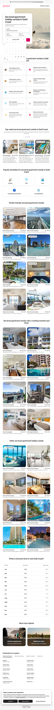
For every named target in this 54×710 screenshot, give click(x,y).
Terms (28, 707)
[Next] (29, 137)
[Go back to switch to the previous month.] (7, 39)
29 (21, 56)
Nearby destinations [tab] (7, 656)
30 (24, 56)
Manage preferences (40, 701)
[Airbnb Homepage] (6, 6)
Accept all (10, 701)
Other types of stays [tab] (19, 656)
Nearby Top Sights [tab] (30, 656)
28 (18, 56)
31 (7, 59)
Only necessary (25, 701)
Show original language (37, 1)
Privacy (24, 707)
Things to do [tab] (40, 656)
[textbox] (11, 35)
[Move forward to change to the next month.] (23, 39)
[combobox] (17, 30)
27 (15, 56)
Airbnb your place (44, 6)
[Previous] (24, 137)
